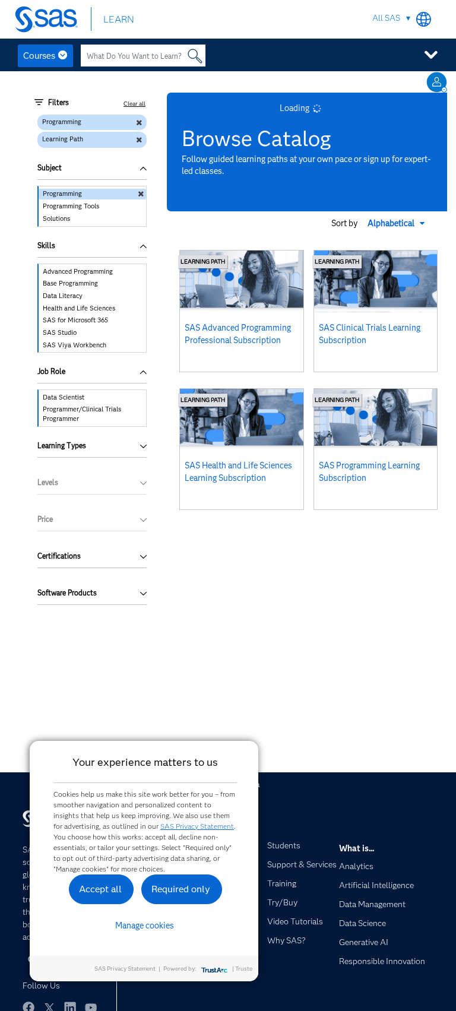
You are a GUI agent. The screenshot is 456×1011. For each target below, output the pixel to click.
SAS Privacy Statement (197, 826)
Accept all (100, 889)
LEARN (118, 19)
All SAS (386, 17)
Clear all (134, 103)
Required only (180, 889)
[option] (92, 194)
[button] (397, 223)
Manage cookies (144, 925)
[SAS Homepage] (49, 19)
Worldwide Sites (423, 19)
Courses (39, 55)
